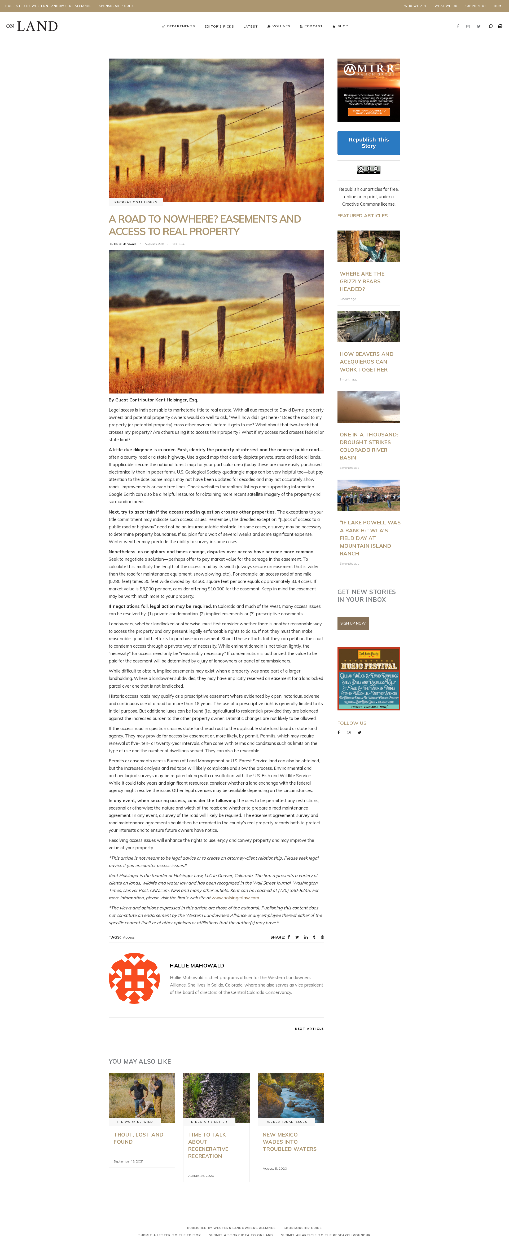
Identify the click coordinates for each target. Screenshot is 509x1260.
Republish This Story (369, 142)
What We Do (446, 6)
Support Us (475, 6)
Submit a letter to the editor (169, 1235)
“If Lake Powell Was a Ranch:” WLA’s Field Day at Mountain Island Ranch (370, 538)
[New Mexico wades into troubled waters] (291, 1098)
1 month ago (348, 379)
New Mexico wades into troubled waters (290, 1141)
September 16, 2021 (128, 1161)
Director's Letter (209, 1122)
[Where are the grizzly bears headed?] (369, 246)
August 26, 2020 (201, 1176)
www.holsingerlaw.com (235, 897)
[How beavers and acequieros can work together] (369, 326)
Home (499, 6)
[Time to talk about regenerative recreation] (216, 1098)
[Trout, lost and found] (142, 1098)
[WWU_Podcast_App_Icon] (381, 90)
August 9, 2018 (154, 244)
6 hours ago (348, 299)
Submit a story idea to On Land (241, 1235)
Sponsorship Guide (117, 6)
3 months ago (349, 468)
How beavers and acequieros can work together (367, 362)
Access (128, 937)
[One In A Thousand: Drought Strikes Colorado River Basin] (369, 407)
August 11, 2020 (275, 1168)
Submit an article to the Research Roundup (326, 1235)
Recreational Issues (136, 202)
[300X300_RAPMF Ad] (369, 678)
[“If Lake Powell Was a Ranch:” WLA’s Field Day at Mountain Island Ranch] (369, 495)
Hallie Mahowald (125, 244)
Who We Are (415, 6)
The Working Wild (135, 1122)
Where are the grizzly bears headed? (362, 281)
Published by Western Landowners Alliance (48, 6)
